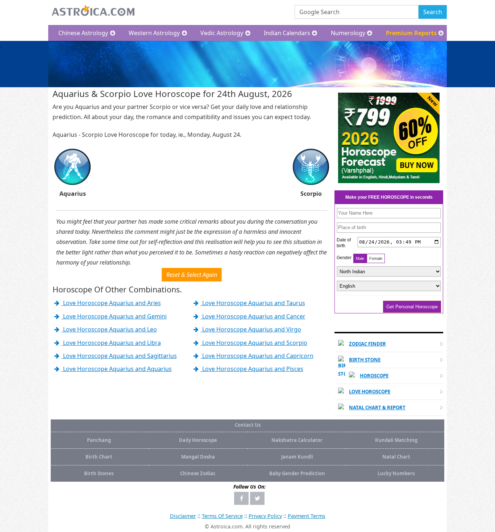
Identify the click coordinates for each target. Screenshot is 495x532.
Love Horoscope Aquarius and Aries (111, 303)
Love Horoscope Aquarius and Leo (109, 329)
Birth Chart (99, 456)
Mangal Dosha (198, 456)
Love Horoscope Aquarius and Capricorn (257, 356)
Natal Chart (396, 456)
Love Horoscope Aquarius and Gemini (114, 316)
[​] (241, 498)
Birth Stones (98, 473)
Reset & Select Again (191, 275)
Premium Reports (411, 33)
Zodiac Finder (367, 344)
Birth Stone (364, 359)
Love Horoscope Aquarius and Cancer (253, 316)
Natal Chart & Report (377, 407)
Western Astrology (154, 33)
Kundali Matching (396, 440)
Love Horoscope (369, 391)
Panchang (99, 440)
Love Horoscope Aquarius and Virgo (251, 329)
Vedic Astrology (221, 33)
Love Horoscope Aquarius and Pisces (252, 369)
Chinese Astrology (83, 33)
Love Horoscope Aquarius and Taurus (253, 303)
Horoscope (374, 375)
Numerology (348, 33)
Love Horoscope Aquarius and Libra (111, 343)
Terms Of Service (222, 515)
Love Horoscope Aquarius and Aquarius (117, 369)
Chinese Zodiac (198, 473)
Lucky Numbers (396, 473)
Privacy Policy (265, 515)
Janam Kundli (297, 456)
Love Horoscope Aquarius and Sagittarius (119, 356)
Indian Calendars (287, 33)
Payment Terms (306, 515)
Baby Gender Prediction (297, 473)
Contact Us (248, 425)
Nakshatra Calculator (297, 440)
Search (432, 12)
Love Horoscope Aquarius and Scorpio (254, 343)
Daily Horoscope (198, 440)
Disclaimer (183, 515)
